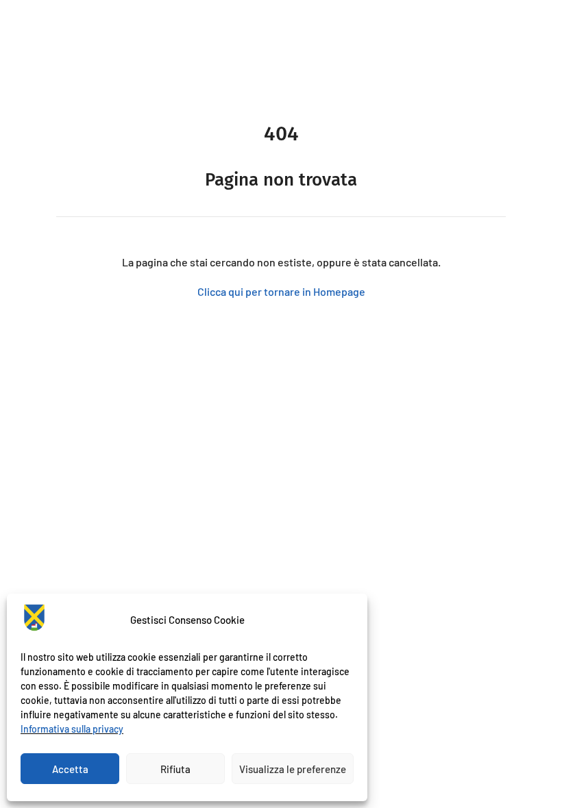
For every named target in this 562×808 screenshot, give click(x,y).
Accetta (70, 769)
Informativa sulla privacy (72, 729)
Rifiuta (175, 769)
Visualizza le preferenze (292, 769)
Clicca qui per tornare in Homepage (281, 291)
